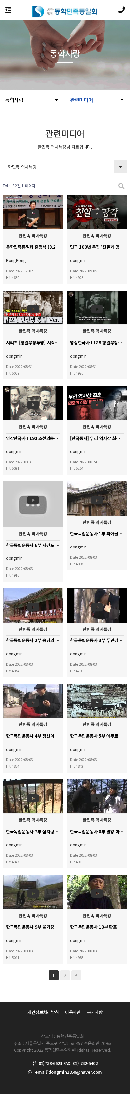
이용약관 (73, 1012)
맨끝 (76, 975)
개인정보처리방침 (43, 1012)
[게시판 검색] (121, 186)
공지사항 (95, 1012)
